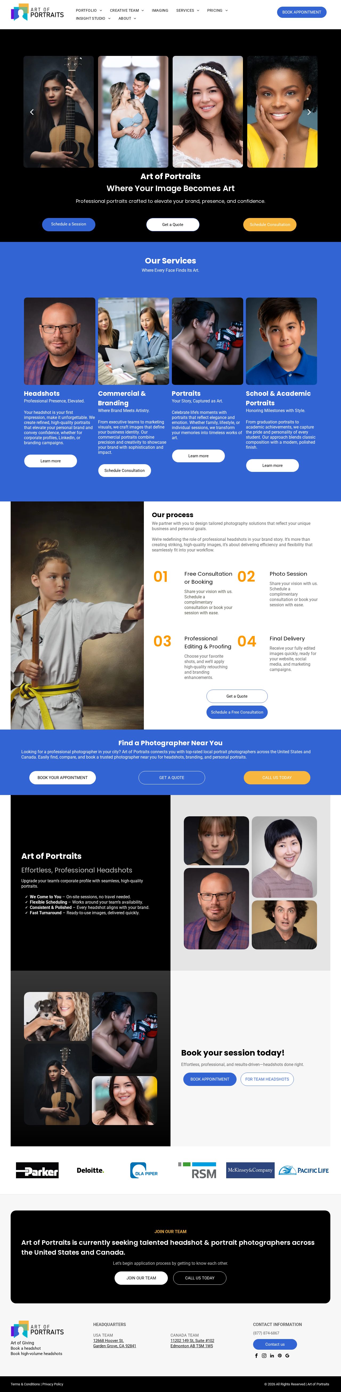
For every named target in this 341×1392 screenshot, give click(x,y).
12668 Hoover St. (108, 1340)
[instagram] (264, 1356)
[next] (309, 112)
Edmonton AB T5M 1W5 (191, 1346)
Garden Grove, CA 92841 (114, 1346)
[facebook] (256, 1356)
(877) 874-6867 (266, 1333)
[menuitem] (89, 10)
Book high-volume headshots (36, 1353)
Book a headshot (26, 1348)
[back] (31, 112)
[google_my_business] (287, 1356)
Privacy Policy (52, 1384)
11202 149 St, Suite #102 (192, 1340)
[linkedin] (272, 1356)
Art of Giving (22, 1342)
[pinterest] (279, 1356)
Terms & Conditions (25, 1384)
